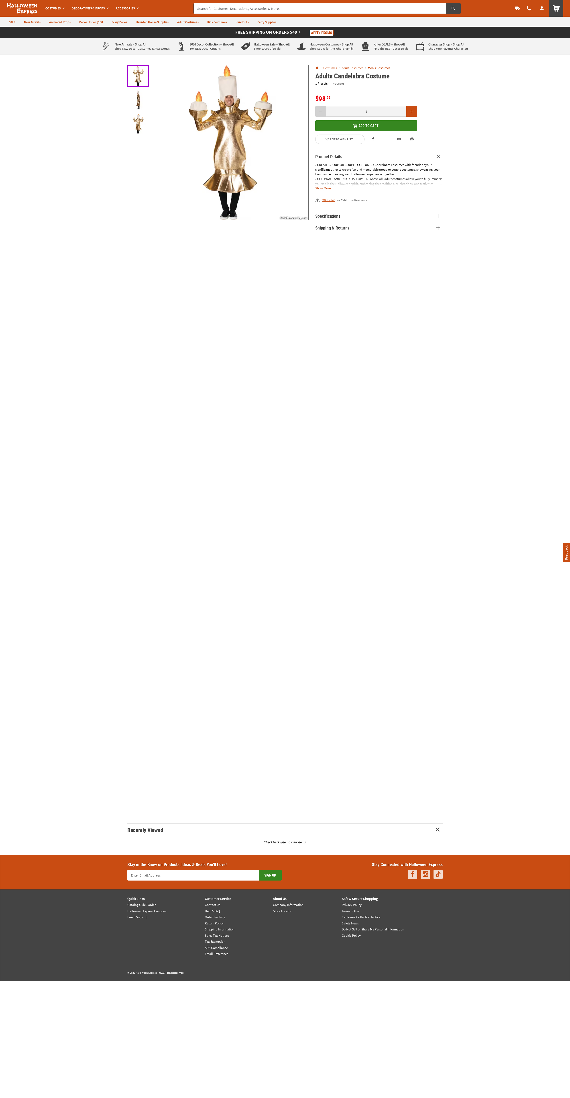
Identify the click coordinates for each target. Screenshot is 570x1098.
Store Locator (282, 911)
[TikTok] (438, 874)
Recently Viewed (145, 830)
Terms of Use (350, 911)
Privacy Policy (352, 905)
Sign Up (270, 875)
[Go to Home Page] (317, 68)
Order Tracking (215, 917)
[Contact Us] (529, 8)
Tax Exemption (215, 941)
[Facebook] (412, 874)
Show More (323, 188)
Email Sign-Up (137, 917)
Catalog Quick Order (141, 905)
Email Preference (216, 954)
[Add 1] (411, 111)
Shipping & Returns (332, 228)
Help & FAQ (212, 911)
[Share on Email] (399, 139)
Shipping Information (219, 929)
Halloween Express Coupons (146, 911)
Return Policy (214, 923)
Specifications (327, 216)
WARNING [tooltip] (328, 200)
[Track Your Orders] (517, 8)
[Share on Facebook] (373, 139)
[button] (231, 142)
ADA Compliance (216, 948)
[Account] (542, 8)
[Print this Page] (412, 139)
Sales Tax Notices (217, 935)
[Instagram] (425, 874)
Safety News (350, 923)
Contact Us (212, 905)
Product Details (328, 157)
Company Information (288, 905)
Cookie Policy (351, 935)
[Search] (453, 8)
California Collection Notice (361, 917)
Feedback (566, 552)
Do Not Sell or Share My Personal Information (373, 929)
